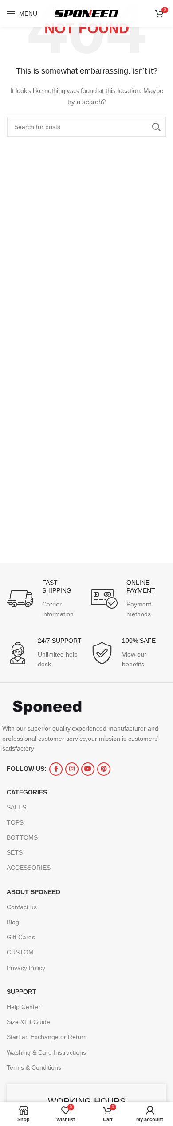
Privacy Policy (26, 967)
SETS (15, 852)
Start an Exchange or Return (47, 1036)
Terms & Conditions (34, 1067)
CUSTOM (20, 952)
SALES (16, 807)
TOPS (15, 822)
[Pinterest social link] (103, 769)
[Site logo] (86, 12)
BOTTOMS (22, 837)
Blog (13, 922)
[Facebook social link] (56, 769)
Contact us (22, 907)
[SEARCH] (156, 127)
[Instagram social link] (72, 769)
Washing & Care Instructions (46, 1052)
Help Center (23, 1006)
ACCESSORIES (29, 867)
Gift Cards (21, 937)
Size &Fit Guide (28, 1021)
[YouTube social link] (87, 769)
